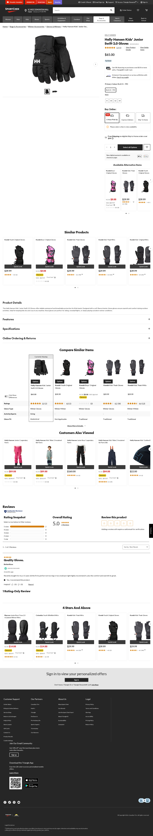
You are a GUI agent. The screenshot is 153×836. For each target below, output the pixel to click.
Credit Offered (86, 2)
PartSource (34, 716)
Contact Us (7, 732)
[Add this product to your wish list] (147, 147)
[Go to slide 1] (47, 91)
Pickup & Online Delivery (11, 708)
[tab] (112, 118)
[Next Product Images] (96, 65)
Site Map (88, 712)
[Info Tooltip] (112, 138)
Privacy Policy (90, 704)
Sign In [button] (145, 2)
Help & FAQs (7, 720)
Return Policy (90, 724)
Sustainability (62, 720)
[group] (49, 274)
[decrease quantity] (107, 147)
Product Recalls (8, 736)
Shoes (37, 19)
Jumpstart (61, 724)
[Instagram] (14, 802)
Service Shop (7, 712)
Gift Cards (7, 728)
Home (5, 26)
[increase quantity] (114, 147)
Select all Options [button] (130, 147)
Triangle (33, 712)
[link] (114, 47)
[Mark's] (50, 2)
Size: (107, 95)
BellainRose (8, 564)
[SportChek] (41, 2)
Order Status (126, 10)
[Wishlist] (138, 10)
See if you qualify (123, 77)
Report (31, 584)
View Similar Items (144, 48)
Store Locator (8, 724)
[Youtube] (18, 802)
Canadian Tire (35, 704)
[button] (111, 10)
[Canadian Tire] (30, 2)
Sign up (14, 755)
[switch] (7, 396)
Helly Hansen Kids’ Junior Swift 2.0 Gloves (124, 41)
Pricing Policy (90, 720)
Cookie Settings (8, 740)
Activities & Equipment (62, 19)
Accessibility (89, 716)
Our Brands (61, 708)
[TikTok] (9, 802)
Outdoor (77, 19)
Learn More (13, 773)
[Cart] (146, 10)
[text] (112, 207)
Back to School (143, 19)
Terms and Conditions (92, 708)
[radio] (110, 90)
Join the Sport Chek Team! (66, 712)
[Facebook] (5, 802)
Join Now (94, 685)
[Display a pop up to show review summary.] (134, 202)
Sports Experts (35, 724)
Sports (47, 19)
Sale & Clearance (117, 19)
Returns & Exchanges (10, 716)
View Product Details (131, 48)
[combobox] (137, 547)
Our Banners (35, 732)
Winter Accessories (36, 26)
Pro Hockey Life (35, 720)
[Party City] (57, 2)
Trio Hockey (34, 728)
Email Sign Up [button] (99, 2)
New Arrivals (130, 19)
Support (111, 2)
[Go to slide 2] (54, 91)
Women (8, 19)
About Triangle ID (63, 716)
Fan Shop (88, 19)
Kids (27, 19)
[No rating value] (85, 403)
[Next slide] (151, 180)
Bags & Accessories (101, 19)
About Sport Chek (63, 704)
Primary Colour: (111, 84)
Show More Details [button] (75, 426)
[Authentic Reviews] (13, 511)
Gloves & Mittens (53, 26)
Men (18, 19)
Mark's (33, 708)
